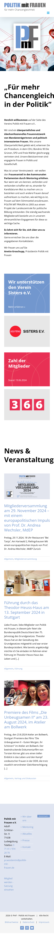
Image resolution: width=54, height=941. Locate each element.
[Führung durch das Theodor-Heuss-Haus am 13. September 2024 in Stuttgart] (27, 583)
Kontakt (26, 847)
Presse (25, 840)
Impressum (44, 922)
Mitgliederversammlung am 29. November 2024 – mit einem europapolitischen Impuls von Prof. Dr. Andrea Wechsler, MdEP (27, 518)
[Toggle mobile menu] (48, 12)
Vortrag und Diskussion (25, 778)
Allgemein (8, 559)
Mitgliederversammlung (26, 559)
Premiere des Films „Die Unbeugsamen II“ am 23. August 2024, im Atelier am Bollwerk (26, 719)
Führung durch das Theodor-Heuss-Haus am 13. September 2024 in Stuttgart (26, 610)
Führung (18, 668)
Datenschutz (28, 922)
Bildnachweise (11, 922)
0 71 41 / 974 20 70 (9, 849)
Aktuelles (27, 833)
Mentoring (27, 827)
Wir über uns (27, 818)
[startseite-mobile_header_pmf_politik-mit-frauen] (27, 18)
